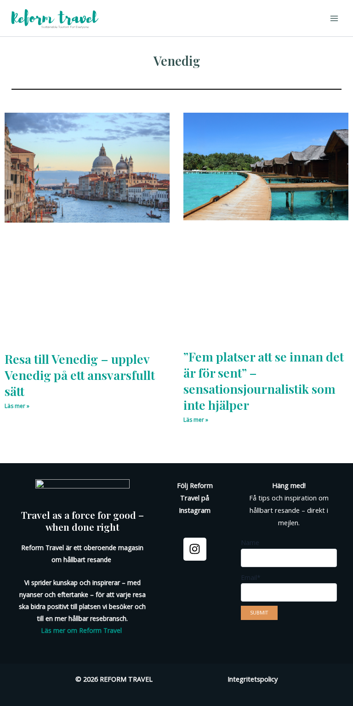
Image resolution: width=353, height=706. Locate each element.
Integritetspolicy (253, 678)
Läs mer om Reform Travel (81, 630)
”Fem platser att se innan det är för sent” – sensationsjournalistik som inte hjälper (263, 380)
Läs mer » (17, 406)
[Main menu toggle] (334, 18)
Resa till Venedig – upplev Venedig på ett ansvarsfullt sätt (80, 374)
